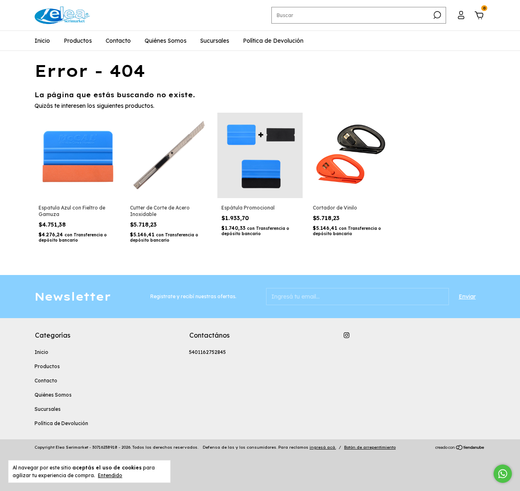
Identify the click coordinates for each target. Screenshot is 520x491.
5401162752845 (207, 352)
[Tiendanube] (460, 448)
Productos (78, 40)
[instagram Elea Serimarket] (346, 335)
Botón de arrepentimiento (370, 447)
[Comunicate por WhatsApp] (503, 474)
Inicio (42, 40)
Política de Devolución (273, 40)
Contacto (118, 40)
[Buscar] (436, 15)
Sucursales (214, 40)
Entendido (110, 475)
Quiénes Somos (165, 40)
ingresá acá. (323, 447)
